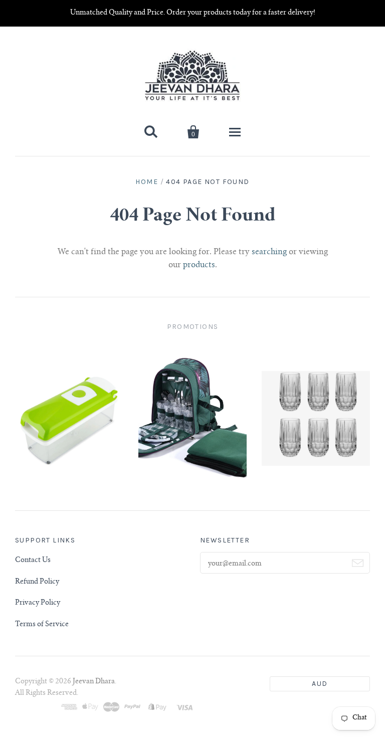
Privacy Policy (37, 603)
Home (146, 181)
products (199, 265)
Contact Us (33, 560)
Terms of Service (42, 624)
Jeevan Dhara (94, 681)
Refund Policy (37, 582)
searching (269, 252)
